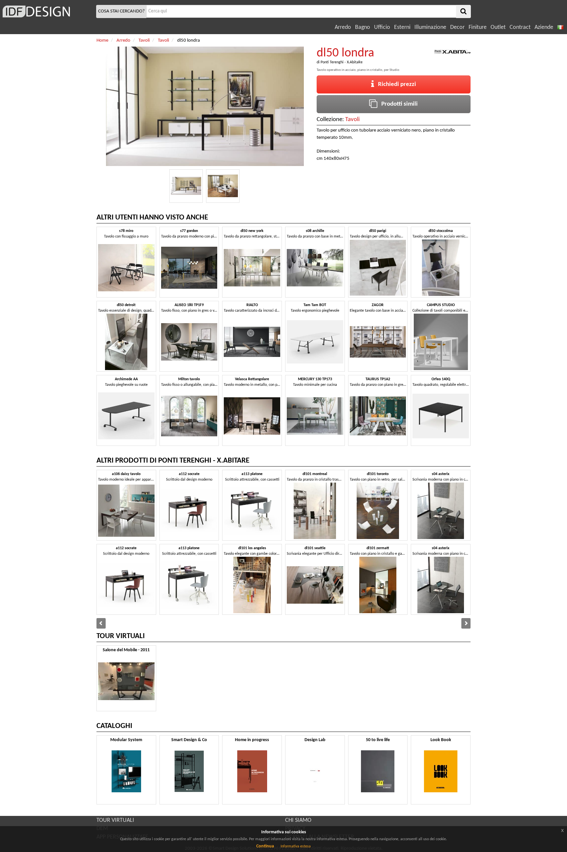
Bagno (362, 27)
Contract (520, 27)
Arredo (343, 27)
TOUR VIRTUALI (115, 820)
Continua (265, 846)
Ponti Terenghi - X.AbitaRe (342, 62)
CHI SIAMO (298, 820)
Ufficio (382, 27)
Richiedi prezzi (395, 84)
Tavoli (352, 119)
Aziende (544, 27)
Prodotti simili (397, 104)
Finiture (478, 27)
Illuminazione (430, 27)
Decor (457, 27)
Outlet (498, 27)
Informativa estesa (296, 846)
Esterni (402, 27)
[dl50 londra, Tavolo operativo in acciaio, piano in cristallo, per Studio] (186, 186)
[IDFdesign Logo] (47, 11)
